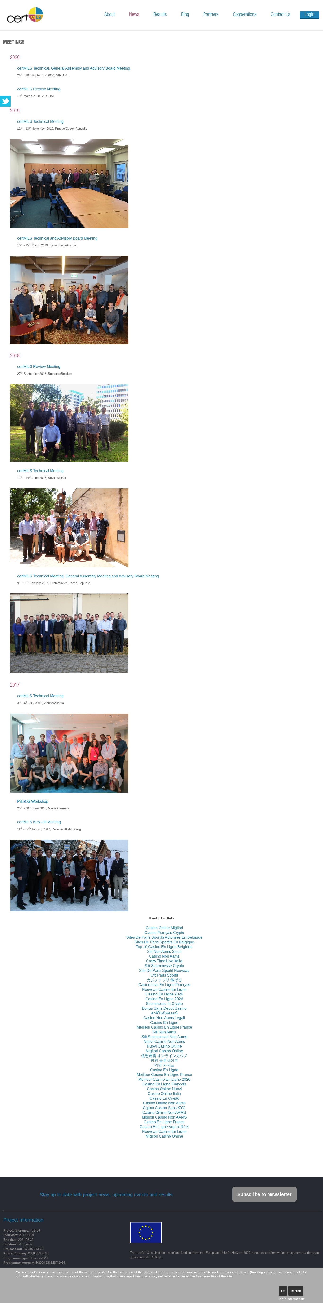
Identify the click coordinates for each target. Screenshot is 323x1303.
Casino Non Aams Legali (164, 1018)
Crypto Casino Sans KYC (164, 1108)
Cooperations (245, 15)
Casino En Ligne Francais (164, 1084)
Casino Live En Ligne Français (164, 985)
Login (309, 15)
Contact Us (280, 15)
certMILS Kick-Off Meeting (39, 822)
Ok (283, 1291)
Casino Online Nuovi (164, 1089)
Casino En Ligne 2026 (164, 994)
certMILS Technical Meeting (40, 122)
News (134, 15)
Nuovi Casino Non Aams (164, 1042)
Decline (296, 1291)
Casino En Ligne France (164, 1122)
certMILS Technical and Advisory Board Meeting (57, 238)
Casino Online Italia (164, 1094)
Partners (211, 15)
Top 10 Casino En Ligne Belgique (164, 947)
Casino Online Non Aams (164, 1103)
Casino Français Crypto (164, 933)
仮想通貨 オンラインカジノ (164, 1056)
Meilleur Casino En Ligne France (164, 1027)
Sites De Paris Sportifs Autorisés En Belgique (164, 937)
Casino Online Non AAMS (164, 1113)
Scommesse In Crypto (164, 1004)
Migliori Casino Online (164, 1051)
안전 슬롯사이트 (164, 1060)
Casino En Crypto (164, 1098)
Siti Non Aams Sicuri (164, 952)
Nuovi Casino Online (164, 1046)
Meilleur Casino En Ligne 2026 (164, 1079)
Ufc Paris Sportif (164, 975)
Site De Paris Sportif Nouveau (164, 970)
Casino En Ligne (164, 1023)
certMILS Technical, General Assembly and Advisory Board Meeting (73, 68)
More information (291, 1299)
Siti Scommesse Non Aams (164, 1037)
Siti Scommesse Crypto (164, 966)
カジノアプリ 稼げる (164, 980)
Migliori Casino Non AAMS (164, 1117)
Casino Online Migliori (164, 928)
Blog (185, 15)
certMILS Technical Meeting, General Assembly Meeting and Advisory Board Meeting (88, 576)
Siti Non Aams (164, 1032)
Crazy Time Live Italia (164, 961)
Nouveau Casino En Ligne (164, 989)
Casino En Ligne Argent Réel (164, 1127)
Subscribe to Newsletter (264, 1194)
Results (160, 15)
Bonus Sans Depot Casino (164, 1008)
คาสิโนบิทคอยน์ (164, 1013)
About (109, 15)
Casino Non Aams (164, 956)
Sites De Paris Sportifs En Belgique (164, 942)
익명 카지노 (164, 1065)
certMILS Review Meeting (38, 89)
